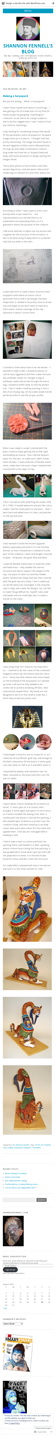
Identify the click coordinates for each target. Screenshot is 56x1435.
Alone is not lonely (12, 1177)
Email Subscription (14, 1256)
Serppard (27, 1148)
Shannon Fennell (22, 1145)
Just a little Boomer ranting (16, 1181)
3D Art (37, 1145)
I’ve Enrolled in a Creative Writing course (21, 1184)
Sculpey (10, 1148)
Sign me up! (10, 1270)
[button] (19, 486)
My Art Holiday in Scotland (15, 1173)
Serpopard (18, 1148)
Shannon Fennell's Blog (28, 48)
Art (13, 1145)
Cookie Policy (14, 1423)
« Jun (5, 1308)
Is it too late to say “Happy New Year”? (20, 1188)
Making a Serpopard (15, 96)
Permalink (36, 1148)
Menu (28, 11)
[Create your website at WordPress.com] (28, 3)
